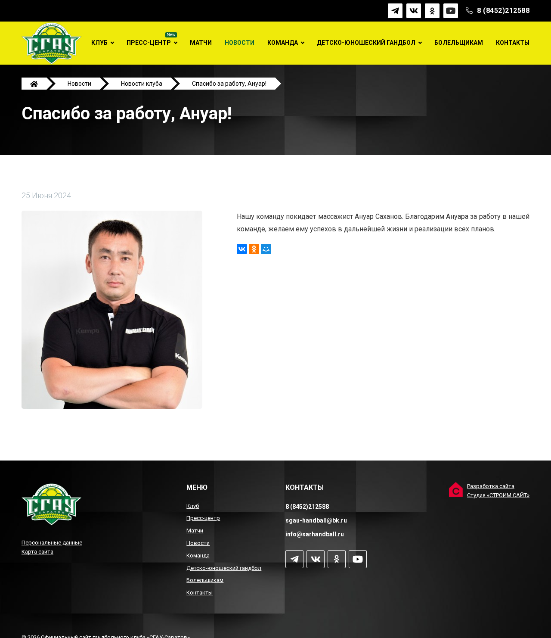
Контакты (512, 42)
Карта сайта (37, 551)
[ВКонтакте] (242, 249)
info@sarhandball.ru (314, 534)
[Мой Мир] (266, 249)
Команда (282, 42)
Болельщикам (458, 42)
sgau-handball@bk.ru (316, 520)
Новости (239, 42)
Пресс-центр (149, 42)
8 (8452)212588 (503, 10)
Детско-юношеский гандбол (366, 42)
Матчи (201, 42)
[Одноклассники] (254, 249)
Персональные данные (52, 542)
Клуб (99, 42)
